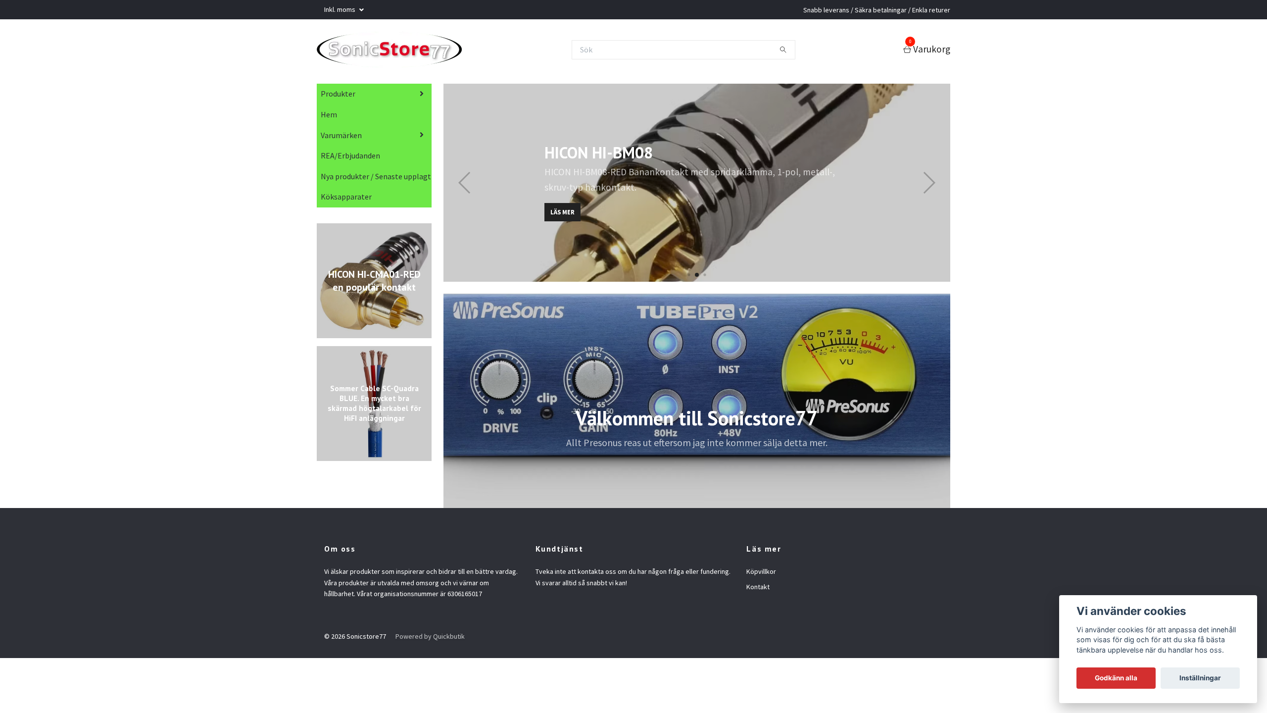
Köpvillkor (761, 574)
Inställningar (1200, 678)
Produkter (338, 97)
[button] (688, 278)
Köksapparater (346, 199)
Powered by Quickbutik (430, 639)
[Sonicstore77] (397, 51)
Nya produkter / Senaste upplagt (376, 179)
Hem (329, 117)
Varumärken (341, 138)
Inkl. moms (340, 9)
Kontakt (758, 589)
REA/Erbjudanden (350, 158)
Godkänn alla (1116, 678)
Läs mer (562, 215)
